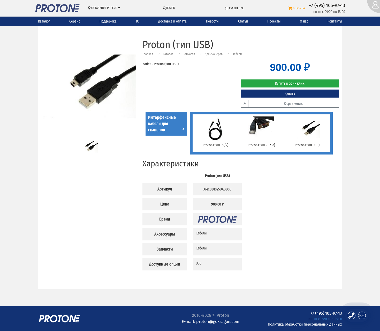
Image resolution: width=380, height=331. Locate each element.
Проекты (273, 21)
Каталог (44, 21)
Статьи (243, 21)
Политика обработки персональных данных (305, 324)
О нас (304, 21)
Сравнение (236, 8)
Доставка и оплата (172, 21)
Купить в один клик (290, 83)
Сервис (74, 21)
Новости (212, 21)
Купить (290, 93)
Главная (147, 54)
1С (137, 21)
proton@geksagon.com (217, 321)
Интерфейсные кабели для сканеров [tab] (162, 123)
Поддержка (108, 21)
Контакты (335, 21)
